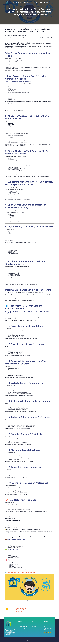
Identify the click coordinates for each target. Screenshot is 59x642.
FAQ (32, 624)
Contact (46, 2)
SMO (19, 631)
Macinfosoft (37, 17)
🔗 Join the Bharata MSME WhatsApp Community (20, 572)
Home (13, 2)
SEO (19, 629)
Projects (32, 2)
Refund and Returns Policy (43, 640)
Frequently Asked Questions (29, 640)
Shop (37, 2)
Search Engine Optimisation (23, 624)
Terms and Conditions (50, 640)
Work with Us (34, 628)
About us (18, 2)
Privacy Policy (34, 626)
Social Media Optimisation (23, 626)
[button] (52, 3)
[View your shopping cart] (50, 3)
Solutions (26, 2)
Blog (41, 2)
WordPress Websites (22, 623)
